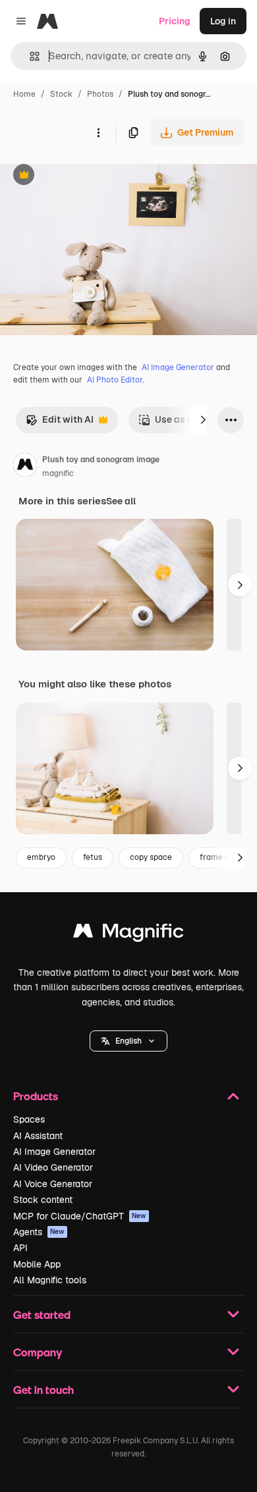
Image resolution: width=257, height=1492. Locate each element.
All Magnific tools (49, 1280)
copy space (151, 857)
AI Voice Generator (52, 1184)
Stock (61, 94)
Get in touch (43, 1390)
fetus (92, 857)
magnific (58, 473)
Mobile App (37, 1264)
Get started (42, 1314)
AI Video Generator (53, 1167)
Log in (223, 21)
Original (84, 176)
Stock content (42, 1200)
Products (35, 1096)
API (20, 1248)
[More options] (98, 132)
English (128, 1041)
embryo (41, 857)
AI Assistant (38, 1136)
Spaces (29, 1119)
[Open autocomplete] (29, 56)
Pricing (174, 21)
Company (37, 1352)
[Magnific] (128, 934)
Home (24, 94)
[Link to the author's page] (25, 467)
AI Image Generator (178, 367)
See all (121, 501)
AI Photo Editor (114, 380)
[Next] (203, 420)
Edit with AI (60, 423)
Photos (100, 94)
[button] (128, 1041)
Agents (39, 1232)
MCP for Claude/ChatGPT (79, 1216)
